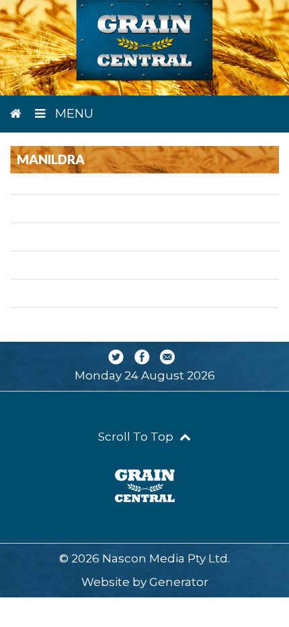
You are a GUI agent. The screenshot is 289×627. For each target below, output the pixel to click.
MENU (72, 113)
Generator (178, 582)
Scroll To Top (137, 436)
